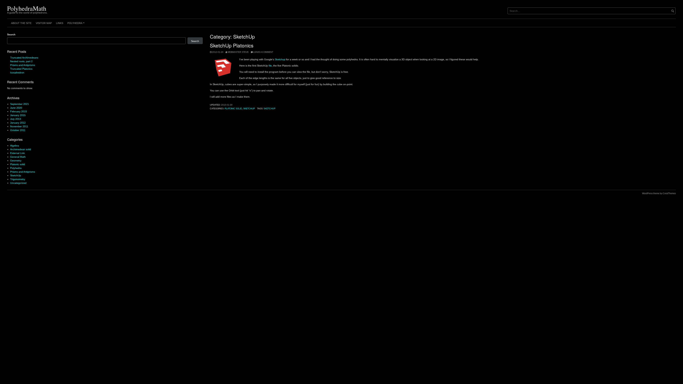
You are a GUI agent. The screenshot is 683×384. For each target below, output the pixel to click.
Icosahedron (17, 72)
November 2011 (19, 126)
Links (59, 23)
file (270, 65)
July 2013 (15, 119)
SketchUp (249, 108)
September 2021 (19, 104)
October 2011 (17, 130)
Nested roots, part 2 (21, 61)
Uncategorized (18, 183)
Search (11, 34)
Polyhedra (76, 24)
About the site (21, 23)
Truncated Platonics (21, 68)
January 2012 (18, 122)
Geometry (15, 160)
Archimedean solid (20, 149)
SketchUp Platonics (231, 45)
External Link (17, 153)
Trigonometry (17, 179)
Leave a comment (263, 52)
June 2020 (16, 107)
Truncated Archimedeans (24, 57)
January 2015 (18, 115)
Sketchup (280, 59)
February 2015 (18, 111)
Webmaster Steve (238, 52)
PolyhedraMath (26, 8)
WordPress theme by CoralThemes (659, 193)
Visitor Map (44, 23)
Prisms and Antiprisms (22, 65)
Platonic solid (233, 108)
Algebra (14, 145)
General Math (18, 156)
